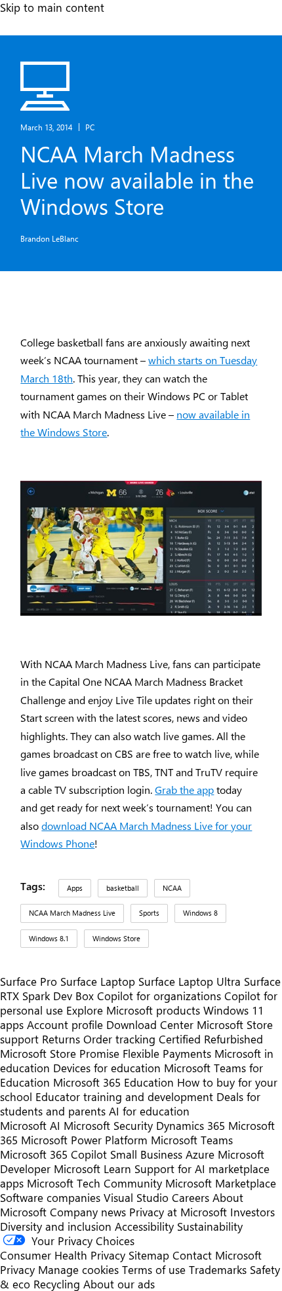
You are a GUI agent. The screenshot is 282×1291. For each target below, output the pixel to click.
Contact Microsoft (217, 1255)
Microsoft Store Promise (59, 1053)
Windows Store (116, 938)
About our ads (119, 1284)
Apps (75, 888)
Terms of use (154, 1269)
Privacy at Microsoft (178, 1212)
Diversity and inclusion (55, 1226)
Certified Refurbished (211, 1039)
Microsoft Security (108, 1125)
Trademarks (218, 1269)
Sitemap (149, 1255)
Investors (252, 1212)
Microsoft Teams (192, 1139)
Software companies (50, 1197)
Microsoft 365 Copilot (53, 1154)
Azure (200, 1154)
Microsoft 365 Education (113, 1082)
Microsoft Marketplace (220, 1183)
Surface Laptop (97, 981)
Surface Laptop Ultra (189, 981)
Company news (88, 1212)
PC (89, 127)
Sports (149, 913)
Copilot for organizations (159, 995)
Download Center (149, 1024)
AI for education (149, 1111)
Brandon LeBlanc (49, 238)
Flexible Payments (167, 1053)
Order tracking (119, 1039)
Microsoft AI (30, 1125)
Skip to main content (52, 7)
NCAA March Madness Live (72, 913)
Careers (190, 1197)
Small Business (146, 1154)
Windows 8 (200, 913)
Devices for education (107, 1067)
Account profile (65, 1024)
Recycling (56, 1284)
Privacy (19, 1269)
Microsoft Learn (92, 1168)
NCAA (172, 888)
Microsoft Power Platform (84, 1139)
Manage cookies (78, 1269)
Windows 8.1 (49, 938)
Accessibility (144, 1226)
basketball (122, 888)
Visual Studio (136, 1197)
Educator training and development (124, 1096)
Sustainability (210, 1226)
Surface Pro (28, 981)
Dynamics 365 (190, 1125)
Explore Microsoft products (133, 1010)
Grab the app (184, 789)
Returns (61, 1039)
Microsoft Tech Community (94, 1183)
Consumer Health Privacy (62, 1255)
